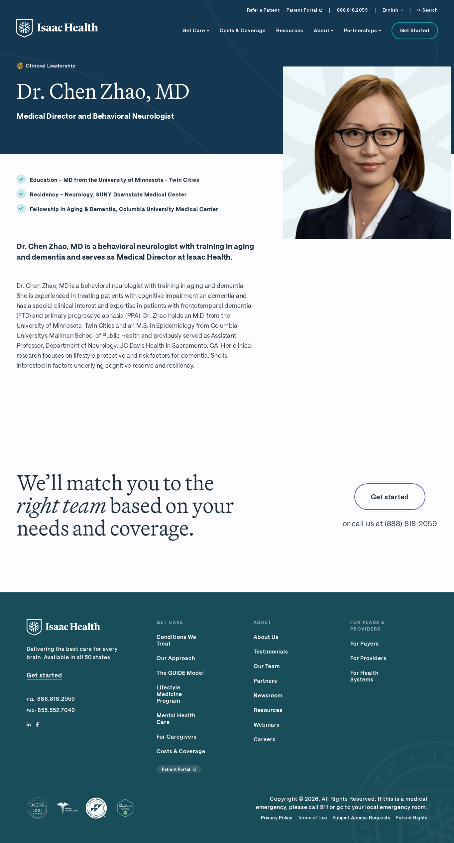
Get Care (193, 30)
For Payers (364, 643)
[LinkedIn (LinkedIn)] (29, 725)
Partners (265, 680)
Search (430, 10)
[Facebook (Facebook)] (37, 725)
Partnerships (360, 30)
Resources (289, 30)
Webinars (267, 724)
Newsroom (268, 695)
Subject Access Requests (362, 817)
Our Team (267, 666)
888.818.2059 (352, 10)
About (321, 30)
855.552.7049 (56, 710)
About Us (266, 637)
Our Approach (176, 658)
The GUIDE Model (180, 672)
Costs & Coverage (243, 30)
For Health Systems (364, 675)
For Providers (368, 658)
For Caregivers (177, 736)
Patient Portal (301, 10)
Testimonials (271, 651)
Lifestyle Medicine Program (169, 694)
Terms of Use (312, 817)
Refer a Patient (263, 10)
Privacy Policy (276, 817)
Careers (265, 739)
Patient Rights (411, 817)
